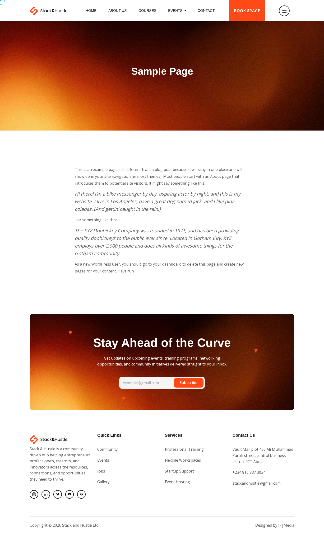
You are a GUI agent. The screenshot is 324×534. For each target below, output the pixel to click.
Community (107, 449)
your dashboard (167, 264)
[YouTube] (69, 494)
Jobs (101, 471)
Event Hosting (177, 481)
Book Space (247, 10)
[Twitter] (57, 494)
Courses (147, 11)
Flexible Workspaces (183, 460)
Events (175, 11)
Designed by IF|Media (274, 525)
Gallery (103, 481)
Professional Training (184, 449)
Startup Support (179, 471)
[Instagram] (34, 494)
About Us (117, 11)
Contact (206, 11)
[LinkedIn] (46, 494)
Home (91, 11)
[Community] (81, 494)
